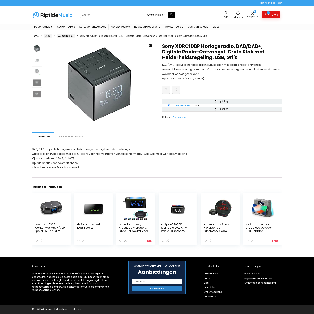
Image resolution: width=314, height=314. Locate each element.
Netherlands (183, 105)
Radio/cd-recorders (147, 27)
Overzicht (209, 287)
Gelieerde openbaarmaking (260, 282)
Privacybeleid (252, 273)
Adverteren (210, 296)
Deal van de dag (197, 27)
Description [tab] (43, 136)
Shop (48, 36)
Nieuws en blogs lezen (271, 2)
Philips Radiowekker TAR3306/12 (90, 226)
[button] (150, 45)
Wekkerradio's (66, 36)
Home (35, 36)
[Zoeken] (171, 15)
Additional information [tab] (71, 136)
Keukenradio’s (66, 27)
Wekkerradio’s (174, 27)
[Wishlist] (238, 13)
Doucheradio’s (43, 27)
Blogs (216, 27)
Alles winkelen (211, 273)
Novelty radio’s (120, 27)
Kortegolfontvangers (92, 27)
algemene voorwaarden (258, 278)
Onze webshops (213, 292)
